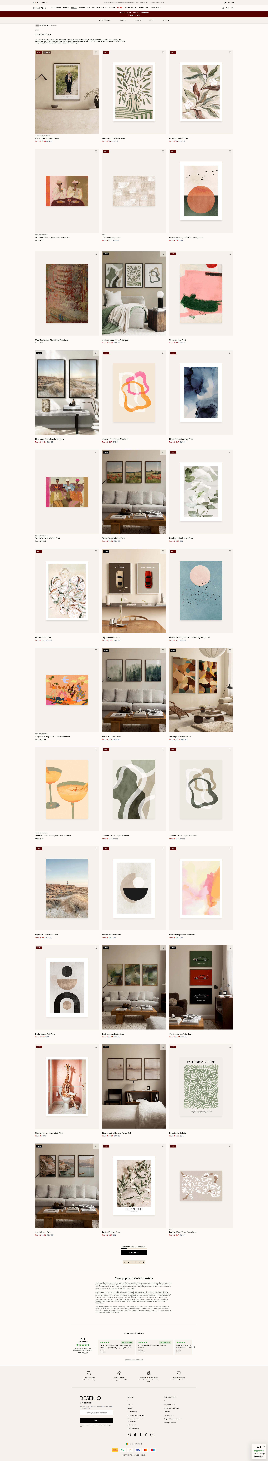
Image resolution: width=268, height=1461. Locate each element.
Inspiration (143, 8)
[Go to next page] (143, 1262)
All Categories (104, 20)
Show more (134, 1253)
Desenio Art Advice (170, 1397)
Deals (119, 8)
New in (66, 8)
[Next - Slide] (194, 1347)
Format (136, 20)
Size (150, 20)
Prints (74, 8)
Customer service (170, 1401)
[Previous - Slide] (96, 1347)
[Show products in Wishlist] (227, 7)
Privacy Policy (93, 1425)
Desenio (140, 1455)
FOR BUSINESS (156, 8)
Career (130, 1408)
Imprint (130, 1404)
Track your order (169, 1404)
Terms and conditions (171, 1408)
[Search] (223, 8)
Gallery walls (130, 8)
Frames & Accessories (106, 8)
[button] (259, 1451)
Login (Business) (133, 1429)
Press (130, 1401)
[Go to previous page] (124, 1262)
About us (131, 1397)
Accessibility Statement (136, 1415)
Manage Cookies (170, 1423)
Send (96, 1420)
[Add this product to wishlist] (96, 52)
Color (122, 20)
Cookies (167, 1412)
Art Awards (131, 1425)
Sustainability (132, 1412)
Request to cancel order (172, 1419)
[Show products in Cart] (232, 7)
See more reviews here (134, 1360)
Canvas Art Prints (86, 8)
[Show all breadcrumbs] (37, 25)
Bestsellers (56, 8)
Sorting (165, 20)
